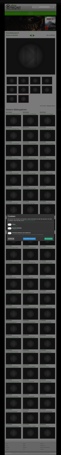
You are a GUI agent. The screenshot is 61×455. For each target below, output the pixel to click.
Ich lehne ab (11, 238)
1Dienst (14, 225)
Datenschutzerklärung (29, 220)
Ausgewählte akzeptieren (29, 238)
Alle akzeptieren (48, 238)
